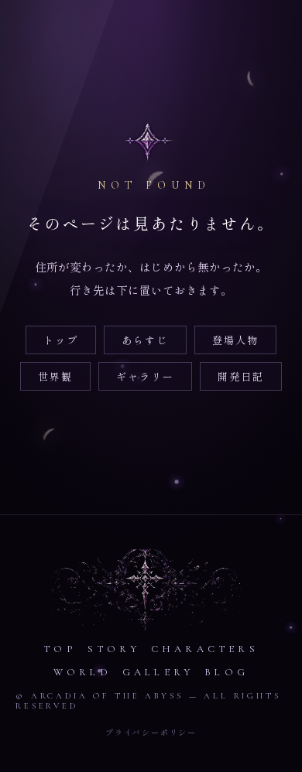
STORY (114, 649)
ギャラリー (145, 376)
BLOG (226, 672)
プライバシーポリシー (151, 732)
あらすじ (145, 340)
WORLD (82, 672)
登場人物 (235, 340)
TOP (60, 649)
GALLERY (158, 672)
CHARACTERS (205, 649)
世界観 (55, 376)
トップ (60, 340)
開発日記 (241, 376)
